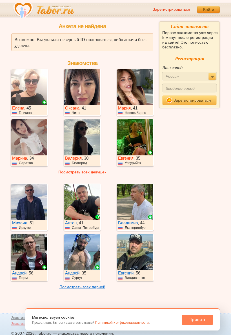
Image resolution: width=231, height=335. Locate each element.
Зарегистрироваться (171, 9)
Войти (208, 9)
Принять (197, 319)
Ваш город (172, 67)
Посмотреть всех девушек (82, 172)
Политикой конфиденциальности (122, 323)
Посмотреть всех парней (82, 287)
